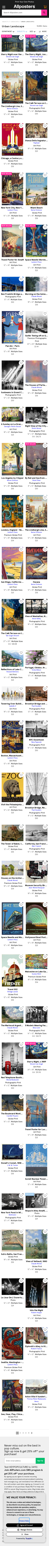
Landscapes (15, 21)
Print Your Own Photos (24, 2)
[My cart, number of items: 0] (45, 7)
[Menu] (4, 7)
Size (31, 31)
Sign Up (40, 1461)
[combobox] (21, 13)
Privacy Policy (24, 1521)
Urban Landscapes (27, 21)
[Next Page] (31, 1433)
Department (7, 31)
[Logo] (24, 6)
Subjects (5, 21)
